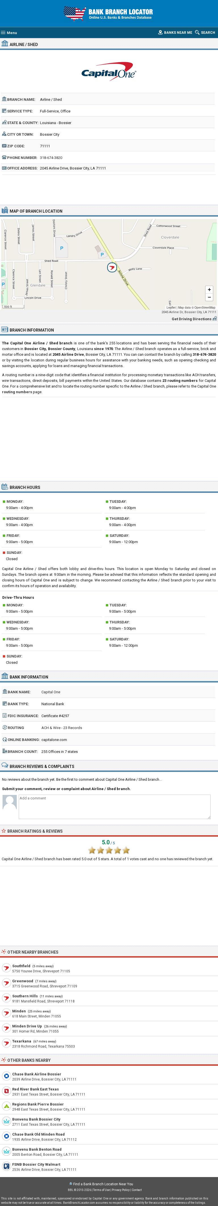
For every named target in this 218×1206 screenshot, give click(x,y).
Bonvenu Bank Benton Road (37, 1149)
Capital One (50, 692)
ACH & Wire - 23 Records (61, 728)
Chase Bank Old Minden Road (38, 1134)
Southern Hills (25, 996)
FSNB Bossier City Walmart (36, 1164)
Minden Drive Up (27, 1026)
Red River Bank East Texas (35, 1089)
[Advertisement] (109, 189)
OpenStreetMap (204, 307)
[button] (109, 264)
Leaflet (171, 307)
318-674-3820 (51, 158)
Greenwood (22, 981)
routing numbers (17, 392)
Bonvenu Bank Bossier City (36, 1119)
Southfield (21, 966)
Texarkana (21, 1041)
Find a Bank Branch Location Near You (103, 1184)
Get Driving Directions (191, 319)
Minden (19, 1011)
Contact (137, 1190)
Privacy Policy (121, 1190)
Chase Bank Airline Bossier (36, 1074)
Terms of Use (101, 1190)
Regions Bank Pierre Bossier (38, 1104)
